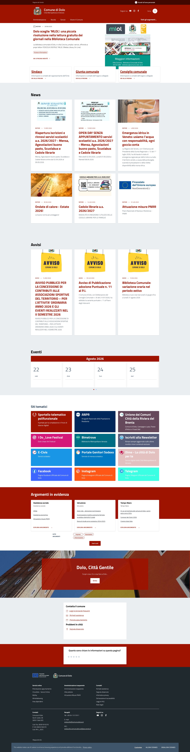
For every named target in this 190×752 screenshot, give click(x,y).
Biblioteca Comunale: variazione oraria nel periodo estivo (136, 286)
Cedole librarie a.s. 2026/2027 (91, 208)
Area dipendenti (37, 701)
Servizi (62, 19)
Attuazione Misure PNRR (72, 695)
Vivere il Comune (76, 19)
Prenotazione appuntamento (41, 689)
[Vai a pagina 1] (93, 389)
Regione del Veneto (38, 2)
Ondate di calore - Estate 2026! (52, 208)
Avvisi (37, 278)
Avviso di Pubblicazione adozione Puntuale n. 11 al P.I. (95, 286)
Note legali (99, 704)
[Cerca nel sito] (155, 11)
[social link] (130, 11)
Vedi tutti (95, 543)
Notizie (37, 128)
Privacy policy (87, 747)
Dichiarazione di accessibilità (105, 698)
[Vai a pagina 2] (96, 389)
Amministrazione (39, 19)
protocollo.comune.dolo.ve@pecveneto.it (77, 729)
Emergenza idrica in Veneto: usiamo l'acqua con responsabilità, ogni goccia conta (138, 138)
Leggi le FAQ (100, 701)
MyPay (34, 695)
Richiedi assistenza (102, 689)
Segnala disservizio (102, 692)
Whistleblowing (37, 698)
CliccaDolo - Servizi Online (41, 692)
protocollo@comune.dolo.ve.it (74, 722)
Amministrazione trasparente (74, 689)
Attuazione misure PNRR (139, 206)
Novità (53, 19)
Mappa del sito (37, 740)
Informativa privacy (102, 695)
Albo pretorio (68, 692)
